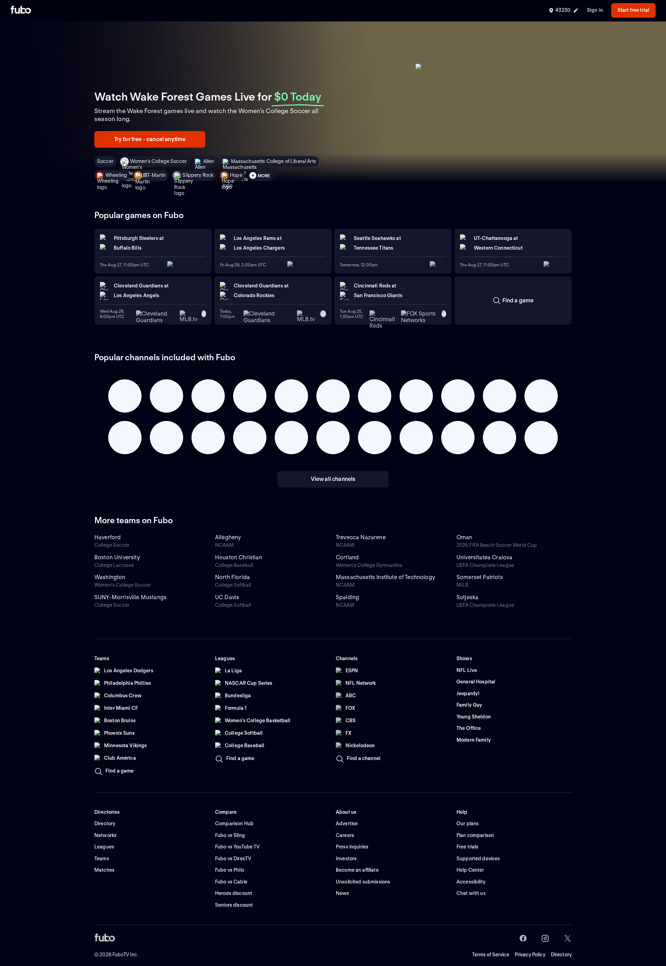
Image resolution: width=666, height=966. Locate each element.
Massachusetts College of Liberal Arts (273, 161)
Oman (464, 537)
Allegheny (228, 537)
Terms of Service (490, 954)
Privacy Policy (530, 954)
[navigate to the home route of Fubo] (20, 10)
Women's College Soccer (158, 161)
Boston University (117, 557)
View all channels (333, 479)
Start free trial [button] (633, 10)
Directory (561, 954)
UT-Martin (155, 175)
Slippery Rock (197, 175)
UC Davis (227, 597)
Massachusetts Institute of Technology (385, 577)
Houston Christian (238, 557)
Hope (236, 175)
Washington (110, 577)
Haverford (107, 537)
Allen (208, 161)
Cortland (347, 557)
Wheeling (116, 175)
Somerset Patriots (479, 577)
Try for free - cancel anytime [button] (150, 139)
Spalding (347, 597)
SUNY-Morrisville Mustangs (130, 597)
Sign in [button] (595, 10)
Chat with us (471, 893)
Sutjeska (467, 597)
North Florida (232, 577)
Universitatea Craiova (484, 557)
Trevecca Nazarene (361, 537)
